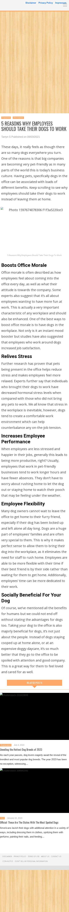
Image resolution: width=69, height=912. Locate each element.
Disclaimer (31, 3)
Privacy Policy (46, 3)
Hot (2, 818)
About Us (45, 856)
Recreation (18, 118)
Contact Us (56, 856)
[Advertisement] (34, 48)
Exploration (6, 745)
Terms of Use (33, 856)
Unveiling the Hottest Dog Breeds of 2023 (21, 750)
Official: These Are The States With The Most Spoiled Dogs (29, 822)
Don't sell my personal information (31, 861)
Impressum (60, 3)
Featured (6, 118)
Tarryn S (6, 136)
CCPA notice (7, 861)
